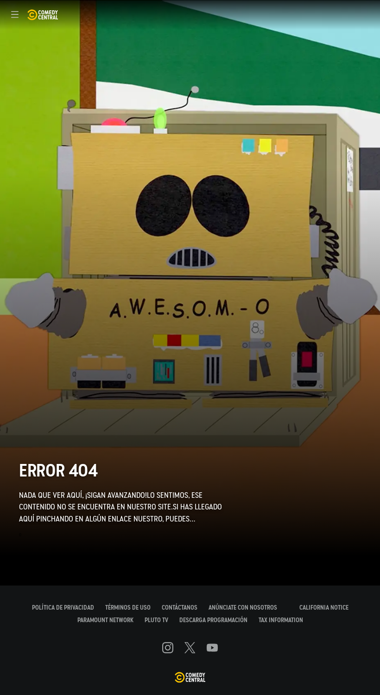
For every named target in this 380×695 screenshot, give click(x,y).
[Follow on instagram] (167, 647)
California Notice (323, 607)
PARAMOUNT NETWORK (105, 620)
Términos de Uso (128, 607)
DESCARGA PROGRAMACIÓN (213, 620)
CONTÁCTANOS (179, 607)
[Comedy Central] (190, 678)
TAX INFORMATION (281, 620)
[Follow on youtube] (212, 647)
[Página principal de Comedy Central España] (42, 14)
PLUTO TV (156, 620)
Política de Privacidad (63, 607)
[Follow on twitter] (189, 647)
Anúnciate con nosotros (243, 607)
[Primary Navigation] (15, 15)
